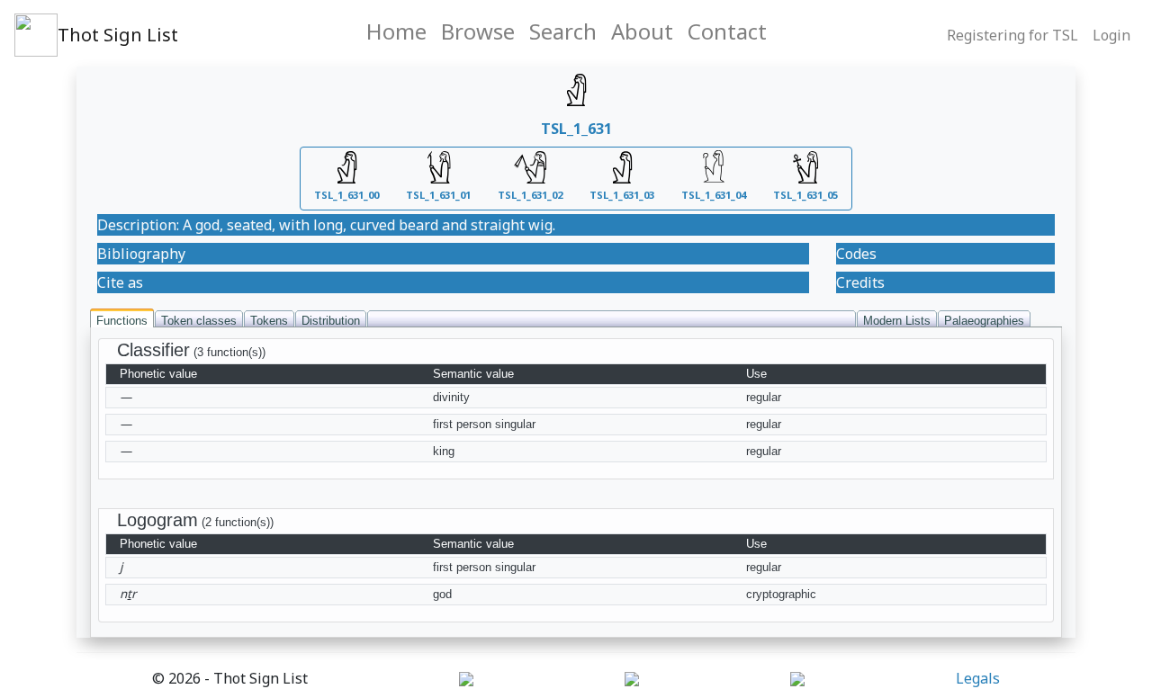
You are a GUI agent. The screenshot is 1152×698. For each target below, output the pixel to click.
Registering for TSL (1012, 35)
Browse (478, 31)
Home (396, 31)
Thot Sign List (118, 34)
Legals (978, 678)
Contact (727, 31)
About (642, 31)
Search (563, 31)
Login (1111, 35)
